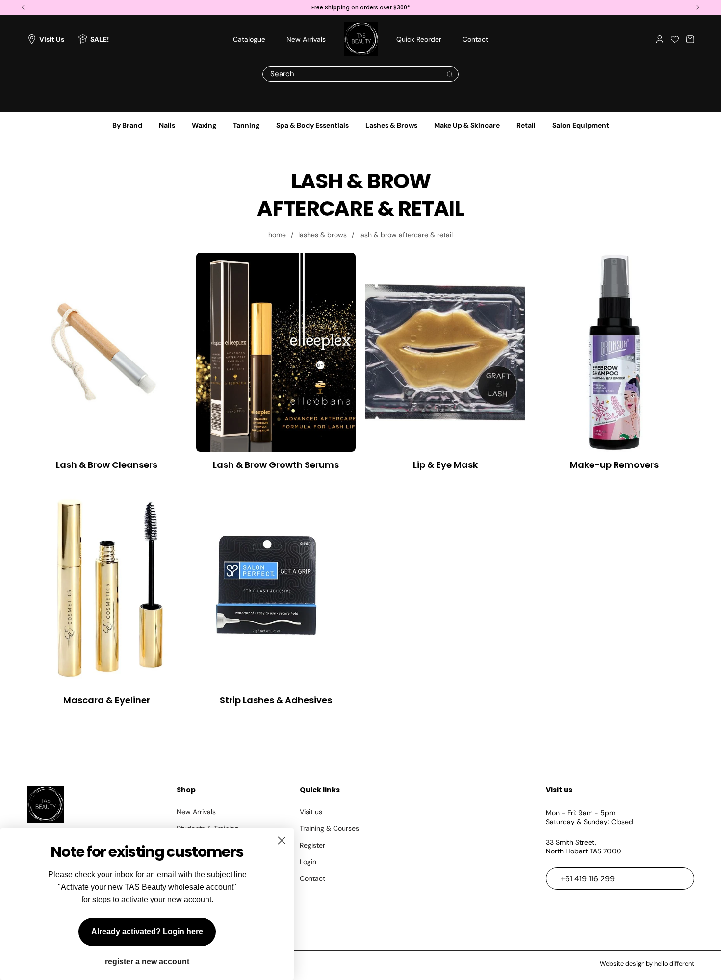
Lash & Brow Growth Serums (276, 464)
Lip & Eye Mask (445, 464)
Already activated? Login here (147, 932)
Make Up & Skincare (467, 125)
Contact (312, 878)
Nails (167, 125)
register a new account (147, 962)
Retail (526, 125)
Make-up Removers (614, 464)
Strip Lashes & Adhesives (276, 700)
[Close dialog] (281, 840)
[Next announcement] (698, 7)
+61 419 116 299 (588, 879)
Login (308, 861)
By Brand (127, 125)
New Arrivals (196, 811)
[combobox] (360, 74)
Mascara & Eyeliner (106, 700)
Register (312, 845)
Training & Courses (329, 828)
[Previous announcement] (23, 7)
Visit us (311, 811)
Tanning (246, 125)
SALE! (99, 39)
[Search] (450, 74)
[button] (690, 39)
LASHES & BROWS (322, 235)
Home (277, 235)
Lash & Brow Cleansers (106, 464)
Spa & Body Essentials (312, 125)
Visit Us (51, 39)
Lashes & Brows (391, 125)
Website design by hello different (647, 963)
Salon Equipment (580, 125)
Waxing (204, 125)
